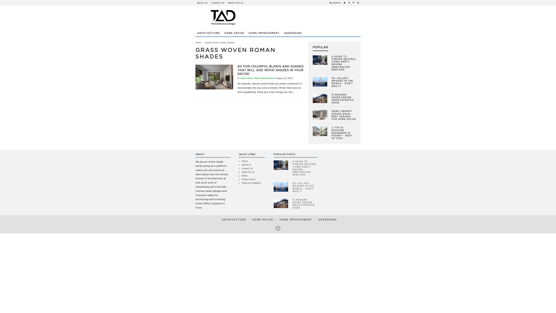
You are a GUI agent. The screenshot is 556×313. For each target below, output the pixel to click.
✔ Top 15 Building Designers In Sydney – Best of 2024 (342, 133)
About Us (202, 3)
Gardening (293, 33)
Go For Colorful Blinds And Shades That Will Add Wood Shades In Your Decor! (270, 70)
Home (198, 42)
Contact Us (217, 3)
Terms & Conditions (251, 183)
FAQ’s (245, 176)
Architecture (208, 33)
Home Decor (234, 33)
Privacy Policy (248, 180)
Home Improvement (264, 33)
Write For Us (235, 3)
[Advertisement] (308, 17)
